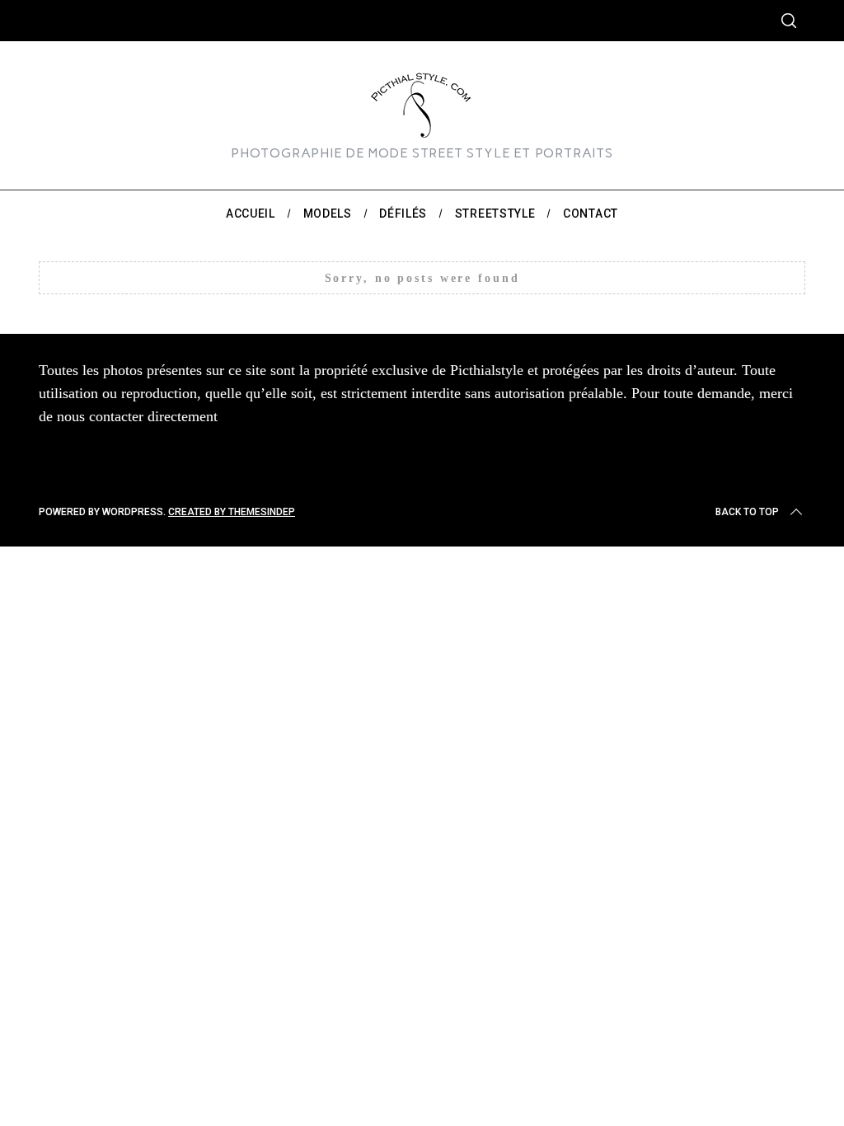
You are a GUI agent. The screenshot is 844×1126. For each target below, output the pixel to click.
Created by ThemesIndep (231, 512)
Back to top (747, 512)
